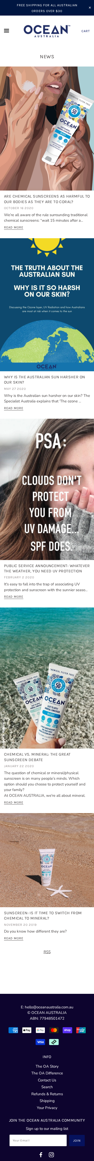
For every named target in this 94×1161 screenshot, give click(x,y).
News (47, 56)
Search (47, 1086)
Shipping (47, 1100)
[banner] (47, 31)
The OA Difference (47, 1073)
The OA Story (47, 1066)
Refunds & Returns (47, 1093)
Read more (13, 227)
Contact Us (47, 1080)
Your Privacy (47, 1107)
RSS (47, 951)
